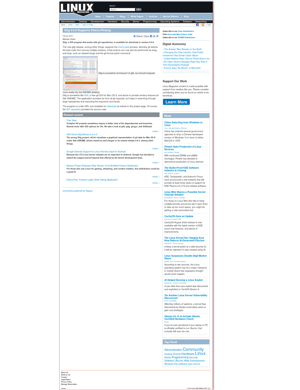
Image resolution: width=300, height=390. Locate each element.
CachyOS (175, 219)
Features (110, 16)
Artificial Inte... (168, 243)
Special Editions (170, 16)
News (97, 16)
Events (177, 353)
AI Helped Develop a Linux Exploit (183, 280)
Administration (68, 21)
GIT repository (73, 109)
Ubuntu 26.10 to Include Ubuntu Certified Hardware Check (182, 318)
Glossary (63, 388)
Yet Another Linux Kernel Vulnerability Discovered (185, 297)
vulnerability (182, 283)
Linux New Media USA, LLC (201, 388)
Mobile (167, 357)
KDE (165, 173)
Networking (201, 21)
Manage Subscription (69, 384)
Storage (177, 152)
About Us (64, 372)
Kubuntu (170, 173)
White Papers (137, 16)
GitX (86, 95)
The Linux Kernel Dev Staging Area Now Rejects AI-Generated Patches (184, 239)
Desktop (83, 21)
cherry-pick (123, 46)
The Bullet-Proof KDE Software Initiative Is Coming (181, 169)
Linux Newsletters (186, 31)
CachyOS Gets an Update (178, 216)
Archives (153, 16)
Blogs (122, 16)
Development (97, 21)
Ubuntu (166, 322)
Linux (166, 128)
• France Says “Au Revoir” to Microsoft (181, 67)
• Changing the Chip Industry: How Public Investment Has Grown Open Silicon (183, 54)
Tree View (71, 120)
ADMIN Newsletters (186, 37)
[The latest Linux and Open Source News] (202, 24)
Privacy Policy (66, 381)
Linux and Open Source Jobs (179, 34)
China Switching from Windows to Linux (183, 124)
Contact (64, 377)
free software (180, 363)
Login (209, 24)
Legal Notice (65, 379)
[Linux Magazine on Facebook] (197, 24)
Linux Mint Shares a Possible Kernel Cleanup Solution (184, 193)
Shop (186, 16)
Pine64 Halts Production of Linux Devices (182, 148)
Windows (183, 128)
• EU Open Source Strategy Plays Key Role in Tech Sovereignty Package (185, 63)
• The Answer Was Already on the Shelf (182, 49)
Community (193, 349)
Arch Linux (167, 219)
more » (156, 131)
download (111, 106)
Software (187, 21)
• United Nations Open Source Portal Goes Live (186, 58)
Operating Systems (169, 21)
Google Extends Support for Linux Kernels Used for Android (96, 151)
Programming (150, 21)
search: (112, 5)
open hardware (169, 152)
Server (136, 21)
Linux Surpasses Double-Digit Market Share (185, 257)
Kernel (176, 198)
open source (194, 363)
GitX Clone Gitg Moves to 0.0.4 (82, 134)
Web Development (194, 360)
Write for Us (65, 374)
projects (176, 173)
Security (125, 21)
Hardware (112, 21)
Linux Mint (182, 198)
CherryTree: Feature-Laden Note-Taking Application (92, 179)
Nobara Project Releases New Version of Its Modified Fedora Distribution (102, 165)
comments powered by (77, 190)
